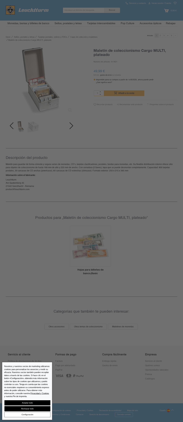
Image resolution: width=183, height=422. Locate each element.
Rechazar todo (27, 409)
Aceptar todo (27, 403)
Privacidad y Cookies (39, 393)
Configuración (27, 414)
